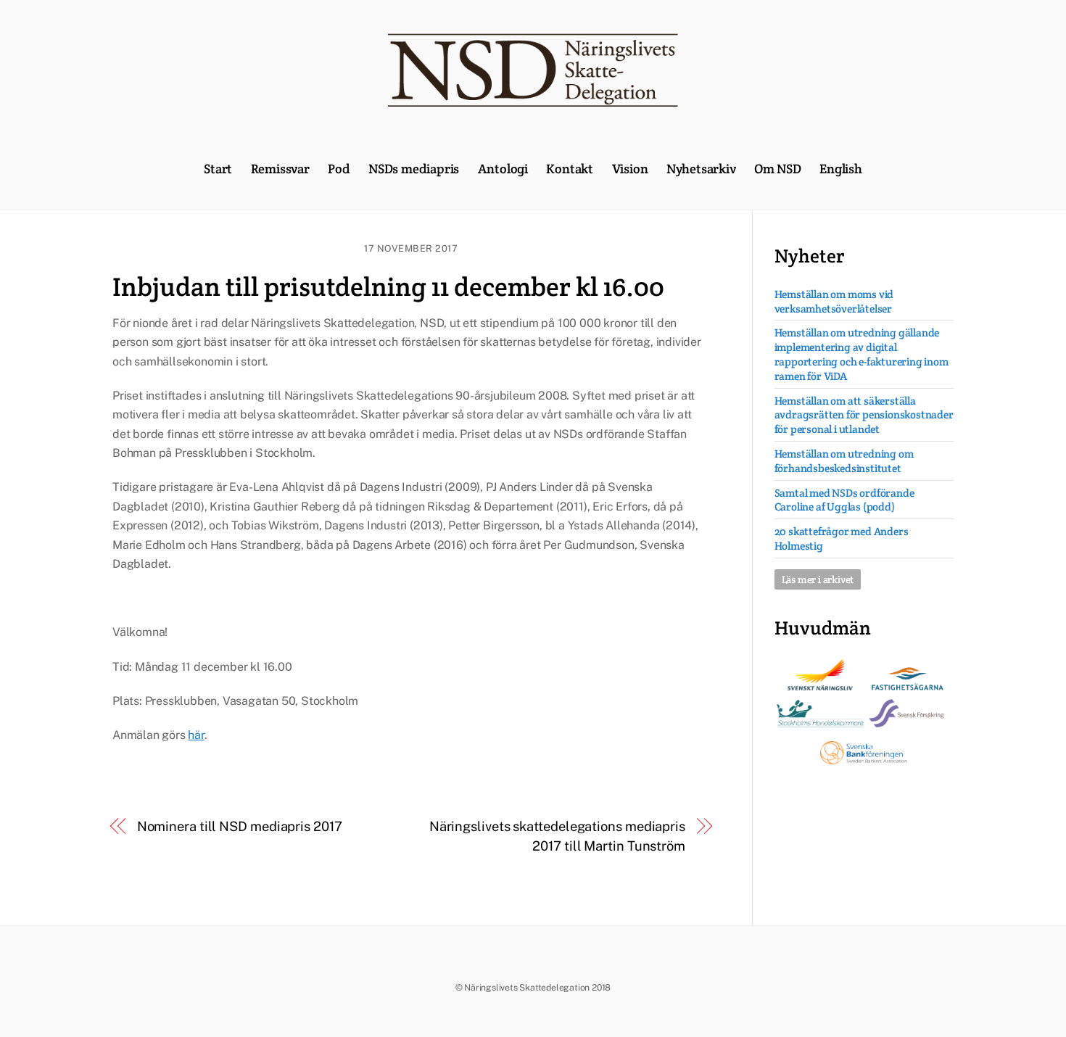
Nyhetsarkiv (701, 168)
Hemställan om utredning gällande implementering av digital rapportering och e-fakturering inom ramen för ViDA (861, 354)
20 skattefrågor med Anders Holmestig (841, 538)
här (196, 735)
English (840, 168)
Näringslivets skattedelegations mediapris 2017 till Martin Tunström (557, 836)
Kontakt (569, 168)
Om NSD (777, 168)
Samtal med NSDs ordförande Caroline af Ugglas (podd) (844, 500)
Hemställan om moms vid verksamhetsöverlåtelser (834, 301)
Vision (630, 168)
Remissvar (280, 168)
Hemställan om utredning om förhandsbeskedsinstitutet (844, 461)
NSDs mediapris (413, 168)
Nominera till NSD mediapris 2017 (239, 826)
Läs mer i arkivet (818, 579)
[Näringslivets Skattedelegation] (533, 99)
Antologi (503, 168)
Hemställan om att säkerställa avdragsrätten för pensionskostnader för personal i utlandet (864, 415)
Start (218, 168)
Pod (339, 168)
